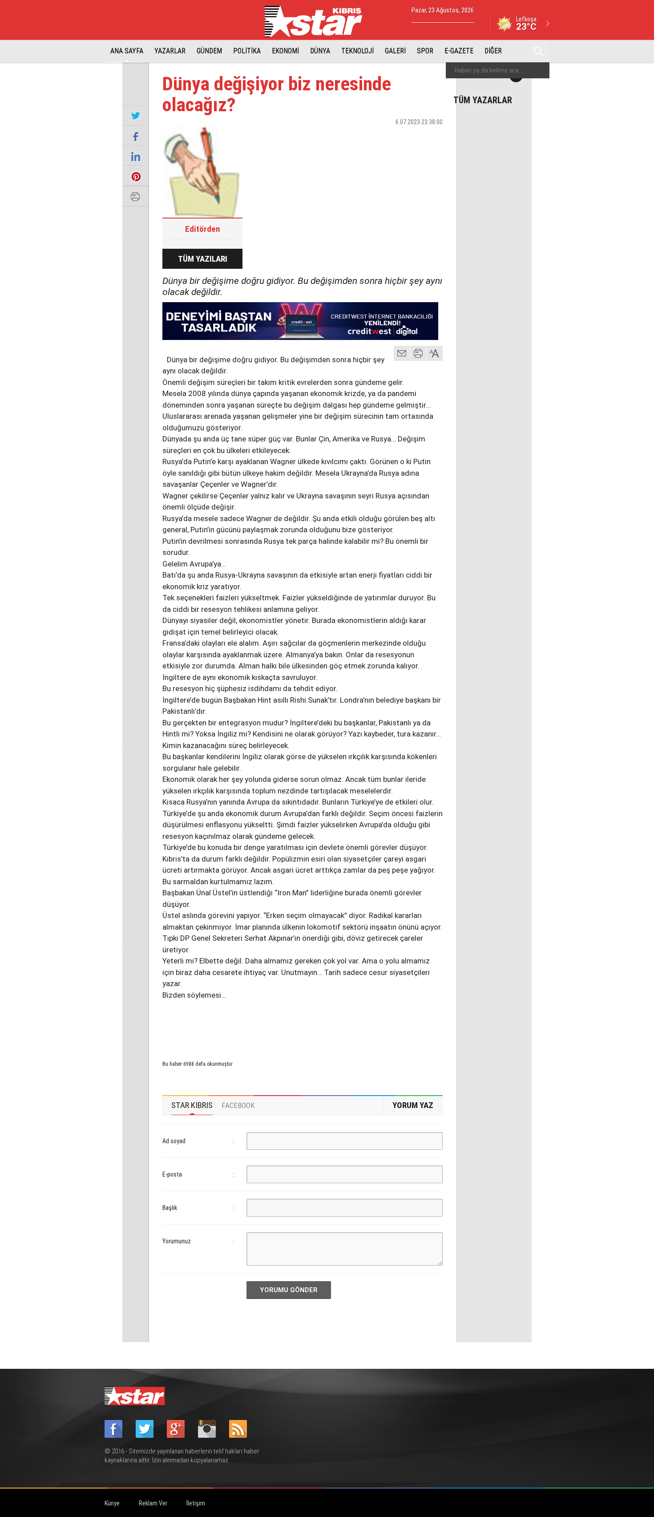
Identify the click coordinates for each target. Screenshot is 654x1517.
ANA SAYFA (126, 51)
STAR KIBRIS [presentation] (192, 1105)
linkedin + (431, 137)
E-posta (172, 1174)
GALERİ (395, 51)
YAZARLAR (170, 51)
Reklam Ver (153, 1503)
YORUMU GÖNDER (289, 1290)
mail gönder (402, 353)
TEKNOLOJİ (357, 51)
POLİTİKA (247, 51)
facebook (387, 137)
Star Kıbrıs (318, 21)
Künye (112, 1503)
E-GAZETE (458, 51)
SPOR (425, 51)
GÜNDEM (209, 51)
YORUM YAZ (412, 1105)
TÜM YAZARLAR (482, 100)
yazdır (418, 353)
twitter (409, 137)
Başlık (169, 1207)
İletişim (195, 1503)
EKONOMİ (285, 51)
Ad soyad (174, 1141)
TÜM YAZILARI (202, 259)
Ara (538, 51)
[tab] (192, 1105)
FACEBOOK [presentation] (238, 1105)
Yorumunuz (176, 1241)
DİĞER (493, 51)
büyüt (435, 353)
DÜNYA (320, 51)
